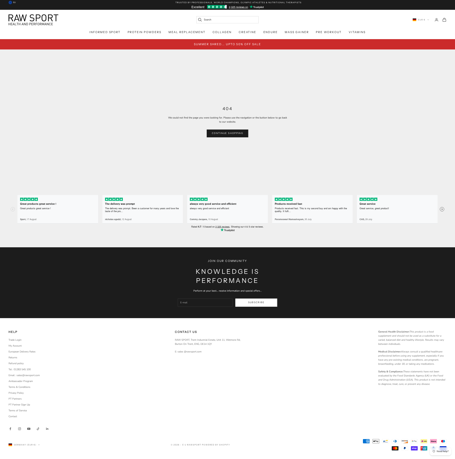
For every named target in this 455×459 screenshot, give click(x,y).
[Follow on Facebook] (10, 429)
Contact (13, 416)
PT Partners (15, 398)
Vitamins (357, 32)
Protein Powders (144, 32)
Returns (13, 357)
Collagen (222, 32)
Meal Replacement (186, 32)
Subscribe (256, 302)
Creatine (247, 32)
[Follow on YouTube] (29, 429)
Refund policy (16, 363)
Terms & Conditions (19, 387)
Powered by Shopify (216, 445)
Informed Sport (104, 32)
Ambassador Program (21, 381)
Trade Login (15, 340)
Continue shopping (227, 133)
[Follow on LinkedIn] (47, 429)
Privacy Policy (16, 393)
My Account (15, 345)
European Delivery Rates (22, 351)
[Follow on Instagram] (19, 429)
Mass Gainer (297, 32)
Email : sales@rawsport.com (24, 375)
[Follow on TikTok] (38, 429)
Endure (270, 32)
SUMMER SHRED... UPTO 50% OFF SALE (227, 44)
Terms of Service (18, 410)
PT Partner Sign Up (19, 404)
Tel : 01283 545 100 (20, 369)
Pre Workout (329, 32)
